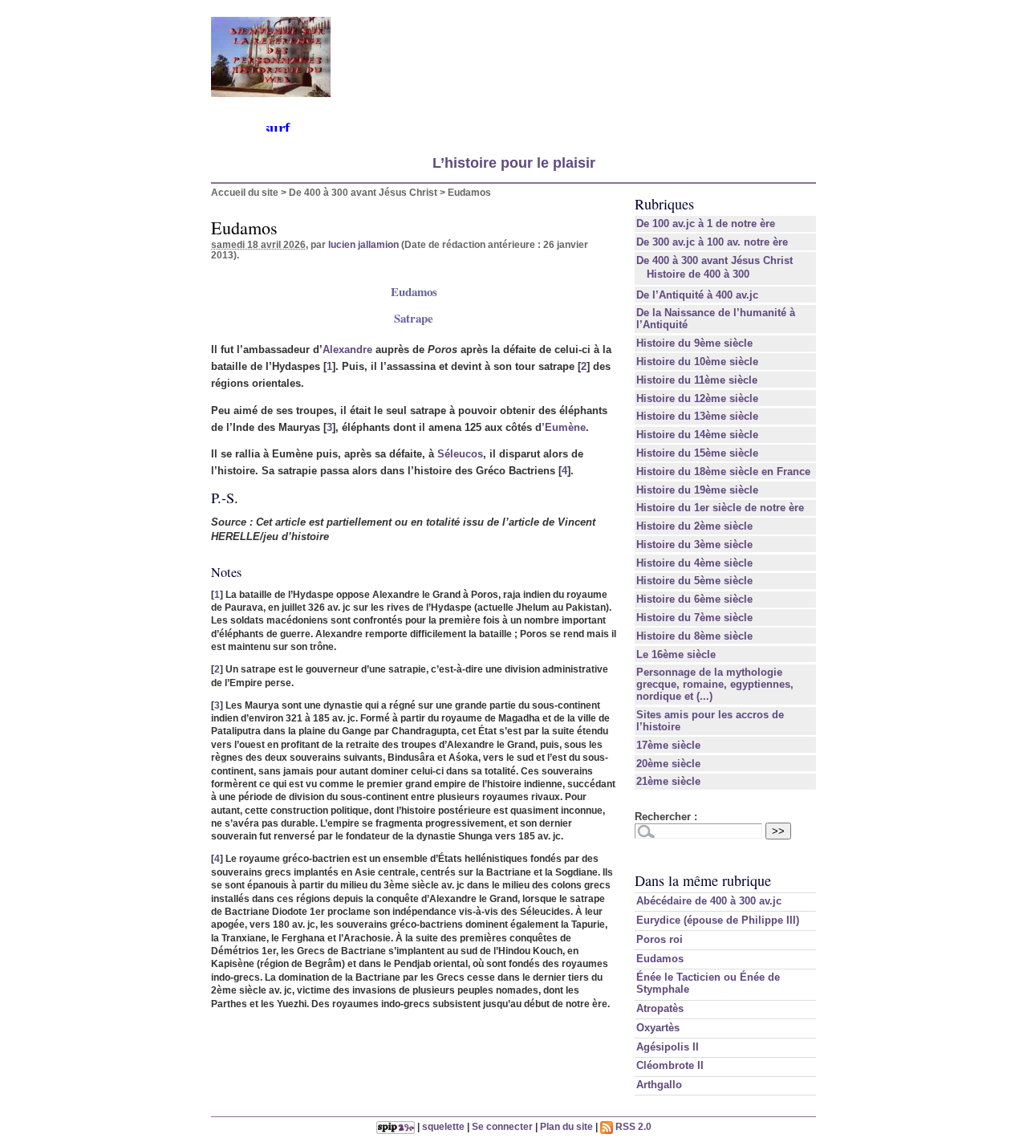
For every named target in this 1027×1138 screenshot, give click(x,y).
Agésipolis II (667, 1047)
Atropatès (660, 1008)
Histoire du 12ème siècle (697, 398)
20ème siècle (668, 764)
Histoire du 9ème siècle (694, 343)
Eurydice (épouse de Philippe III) (717, 920)
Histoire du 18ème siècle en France (723, 471)
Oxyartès (658, 1028)
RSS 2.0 (632, 1126)
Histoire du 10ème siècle (697, 362)
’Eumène (564, 427)
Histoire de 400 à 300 (698, 274)
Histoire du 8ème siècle (694, 636)
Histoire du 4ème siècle (694, 563)
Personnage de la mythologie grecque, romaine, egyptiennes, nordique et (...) (715, 684)
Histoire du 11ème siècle (696, 380)
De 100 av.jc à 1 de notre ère (705, 223)
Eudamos (660, 959)
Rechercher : (666, 817)
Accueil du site (244, 192)
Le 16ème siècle (676, 654)
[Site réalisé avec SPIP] (395, 1126)
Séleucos (460, 454)
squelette (443, 1126)
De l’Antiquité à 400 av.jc (697, 295)
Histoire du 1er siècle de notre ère (720, 508)
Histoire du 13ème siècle (697, 416)
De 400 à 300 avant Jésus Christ (363, 192)
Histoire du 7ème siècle (694, 618)
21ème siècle (668, 781)
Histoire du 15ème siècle (697, 453)
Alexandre (347, 349)
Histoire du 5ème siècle (694, 581)
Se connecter (502, 1126)
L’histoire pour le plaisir (513, 163)
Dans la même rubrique (703, 880)
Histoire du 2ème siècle (694, 526)
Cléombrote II (670, 1065)
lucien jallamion (363, 244)
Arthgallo (659, 1085)
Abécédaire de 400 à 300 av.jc (708, 901)
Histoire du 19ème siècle (697, 490)
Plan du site (566, 1126)
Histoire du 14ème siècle (697, 435)
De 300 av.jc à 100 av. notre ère (712, 242)
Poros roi (659, 939)
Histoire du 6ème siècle (694, 599)
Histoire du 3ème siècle (694, 545)
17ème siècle (668, 745)
